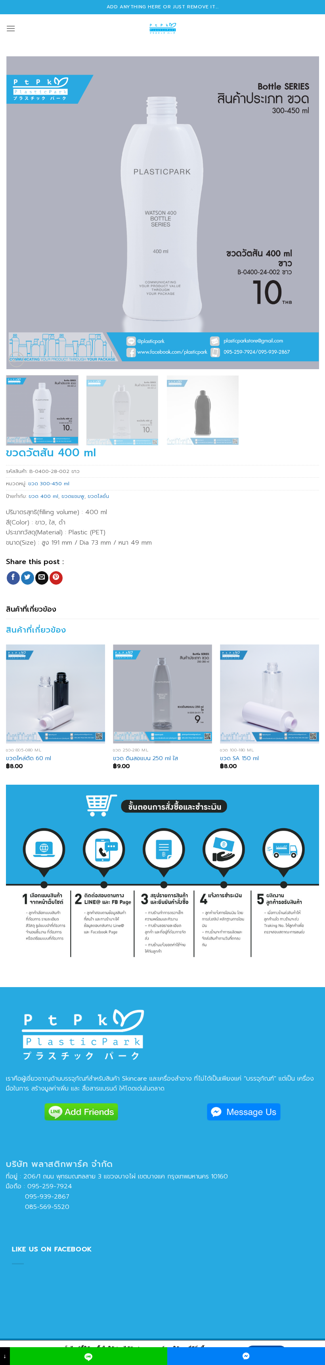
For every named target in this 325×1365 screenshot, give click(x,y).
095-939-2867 (37, 1196)
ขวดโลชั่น (98, 496)
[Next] (303, 212)
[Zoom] (16, 359)
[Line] (89, 1356)
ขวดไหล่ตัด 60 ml (28, 758)
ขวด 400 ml (43, 496)
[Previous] (22, 212)
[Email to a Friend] (41, 578)
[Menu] (10, 28)
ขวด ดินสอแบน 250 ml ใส (145, 758)
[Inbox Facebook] (246, 1356)
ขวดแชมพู (72, 496)
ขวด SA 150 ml (239, 758)
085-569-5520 (37, 1207)
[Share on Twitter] (27, 578)
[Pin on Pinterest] (56, 578)
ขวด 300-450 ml (48, 483)
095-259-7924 (49, 1186)
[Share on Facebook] (13, 578)
